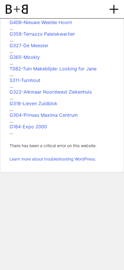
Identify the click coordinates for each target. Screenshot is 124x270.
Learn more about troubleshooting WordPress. (53, 158)
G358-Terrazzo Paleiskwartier (42, 34)
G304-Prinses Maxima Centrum (44, 115)
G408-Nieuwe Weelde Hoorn (41, 22)
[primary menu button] (114, 9)
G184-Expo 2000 (28, 126)
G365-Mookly (25, 57)
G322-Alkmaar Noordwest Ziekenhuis (51, 92)
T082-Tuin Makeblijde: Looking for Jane (53, 69)
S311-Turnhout (25, 80)
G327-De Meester (29, 45)
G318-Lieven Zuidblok (33, 103)
